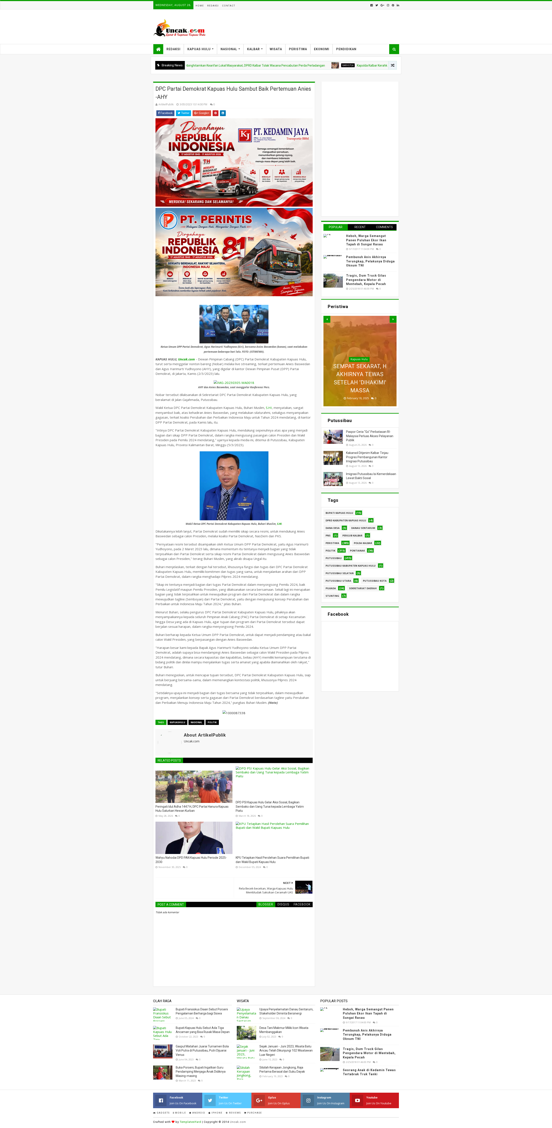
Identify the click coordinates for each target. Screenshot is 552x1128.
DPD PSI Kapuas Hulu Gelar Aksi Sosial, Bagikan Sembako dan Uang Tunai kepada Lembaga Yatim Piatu (270, 806)
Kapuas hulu (359, 343)
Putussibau (334, 558)
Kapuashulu (177, 722)
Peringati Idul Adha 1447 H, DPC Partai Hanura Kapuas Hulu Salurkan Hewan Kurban (192, 809)
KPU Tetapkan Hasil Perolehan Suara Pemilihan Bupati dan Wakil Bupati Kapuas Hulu (272, 860)
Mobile (180, 1113)
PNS (328, 535)
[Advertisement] (355, 148)
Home (200, 6)
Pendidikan (346, 49)
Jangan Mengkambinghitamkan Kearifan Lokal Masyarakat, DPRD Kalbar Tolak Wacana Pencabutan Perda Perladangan (195, 65)
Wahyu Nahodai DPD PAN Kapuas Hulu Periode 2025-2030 (191, 860)
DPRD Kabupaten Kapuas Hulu (346, 520)
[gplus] (382, 5)
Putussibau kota (375, 580)
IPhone (217, 1113)
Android (198, 1113)
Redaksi (213, 6)
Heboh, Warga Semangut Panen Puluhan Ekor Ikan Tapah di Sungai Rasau (366, 240)
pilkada (331, 588)
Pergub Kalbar (352, 535)
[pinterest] (393, 5)
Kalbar (253, 49)
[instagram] (388, 5)
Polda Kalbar (363, 543)
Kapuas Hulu (199, 49)
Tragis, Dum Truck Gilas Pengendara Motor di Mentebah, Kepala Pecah (366, 280)
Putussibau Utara (338, 580)
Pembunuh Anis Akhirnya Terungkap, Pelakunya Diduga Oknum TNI (370, 261)
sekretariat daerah (363, 588)
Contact (228, 6)
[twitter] (377, 5)
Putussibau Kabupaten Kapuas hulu (351, 565)
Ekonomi (321, 49)
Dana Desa (333, 528)
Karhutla (299, 65)
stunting (332, 595)
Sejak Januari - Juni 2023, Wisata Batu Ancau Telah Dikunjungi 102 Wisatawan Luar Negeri (286, 1050)
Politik (212, 722)
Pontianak (357, 550)
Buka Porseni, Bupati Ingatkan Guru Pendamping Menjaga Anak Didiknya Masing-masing (201, 1072)
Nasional (229, 49)
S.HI (269, 407)
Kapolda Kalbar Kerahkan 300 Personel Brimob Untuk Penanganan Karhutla (359, 65)
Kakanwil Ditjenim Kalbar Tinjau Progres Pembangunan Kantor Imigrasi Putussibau (367, 457)
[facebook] (372, 5)
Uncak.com (186, 359)
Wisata (276, 49)
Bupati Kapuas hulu (339, 512)
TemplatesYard (190, 1121)
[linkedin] (397, 5)
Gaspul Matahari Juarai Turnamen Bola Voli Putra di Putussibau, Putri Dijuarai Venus (202, 1050)
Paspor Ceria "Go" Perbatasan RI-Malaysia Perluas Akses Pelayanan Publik (369, 436)
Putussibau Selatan (340, 573)
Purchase (254, 1113)
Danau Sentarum (363, 528)
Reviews (234, 1113)
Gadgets (163, 1113)
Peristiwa (298, 49)
